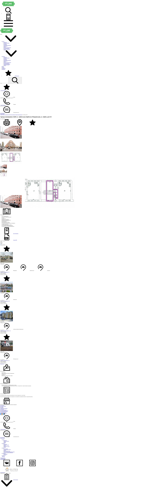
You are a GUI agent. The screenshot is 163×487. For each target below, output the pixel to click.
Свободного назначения (7, 45)
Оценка (5, 450)
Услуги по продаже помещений (8, 452)
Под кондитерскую (6, 48)
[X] (4, 413)
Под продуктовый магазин (4, 410)
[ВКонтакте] (0, 413)
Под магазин (2, 405)
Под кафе (5, 43)
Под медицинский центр (7, 47)
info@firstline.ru (2, 113)
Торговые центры (6, 441)
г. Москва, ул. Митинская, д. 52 (4, 360)
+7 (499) (3, 90)
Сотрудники (5, 454)
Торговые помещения (7, 49)
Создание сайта (2, 472)
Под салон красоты (3, 406)
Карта (3, 66)
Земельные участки (6, 64)
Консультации (6, 448)
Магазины (5, 42)
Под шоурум (2, 409)
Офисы (5, 61)
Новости (3, 455)
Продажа (3, 56)
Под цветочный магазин (3, 411)
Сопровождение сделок (7, 449)
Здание (5, 65)
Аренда (3, 41)
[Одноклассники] (2, 413)
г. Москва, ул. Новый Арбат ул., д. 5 (5, 330)
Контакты (3, 69)
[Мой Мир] (3, 413)
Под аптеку (5, 44)
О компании (4, 68)
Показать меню (2, 438)
